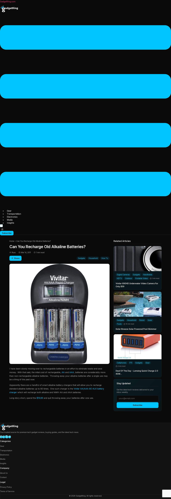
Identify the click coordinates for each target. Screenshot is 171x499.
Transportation (14, 214)
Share (17, 258)
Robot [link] (141, 320)
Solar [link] (150, 320)
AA (63, 372)
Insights (10, 223)
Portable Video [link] (141, 278)
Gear (9, 211)
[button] (85, 111)
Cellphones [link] (121, 363)
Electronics (12, 217)
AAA (71, 372)
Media (10, 220)
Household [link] (131, 320)
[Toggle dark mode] (2, 229)
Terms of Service (7, 491)
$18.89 (40, 398)
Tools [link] (119, 324)
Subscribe (137, 405)
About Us (4, 473)
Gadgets (81, 258)
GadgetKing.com (7, 1)
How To (105, 258)
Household (93, 258)
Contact (3, 477)
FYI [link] (131, 363)
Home (11, 241)
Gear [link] (148, 363)
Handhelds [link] (147, 275)
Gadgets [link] (136, 275)
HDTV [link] (119, 278)
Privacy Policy (6, 487)
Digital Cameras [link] (123, 275)
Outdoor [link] (128, 278)
